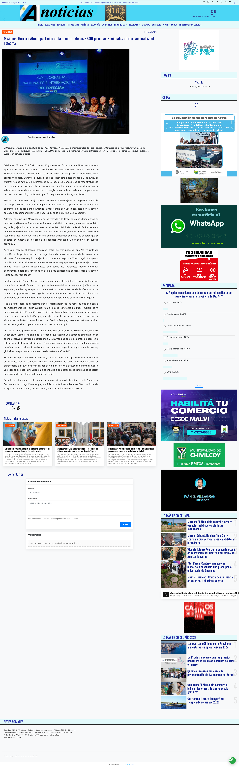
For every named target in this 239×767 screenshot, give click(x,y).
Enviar (126, 524)
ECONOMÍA (95, 24)
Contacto (156, 24)
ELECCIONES (50, 24)
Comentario (32, 499)
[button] (205, 2)
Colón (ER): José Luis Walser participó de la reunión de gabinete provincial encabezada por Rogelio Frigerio (77, 450)
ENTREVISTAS (73, 24)
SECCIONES (134, 24)
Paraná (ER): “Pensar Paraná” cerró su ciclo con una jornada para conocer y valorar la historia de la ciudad (131, 450)
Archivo (146, 24)
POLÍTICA (85, 24)
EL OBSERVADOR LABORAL (190, 24)
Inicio (40, 24)
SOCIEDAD (61, 24)
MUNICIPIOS (107, 24)
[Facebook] (218, 2)
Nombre (31, 488)
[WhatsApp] (209, 2)
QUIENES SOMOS (170, 24)
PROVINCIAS (119, 24)
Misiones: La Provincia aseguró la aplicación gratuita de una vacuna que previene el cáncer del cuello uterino (27, 450)
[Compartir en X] (14, 408)
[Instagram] (222, 2)
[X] (214, 2)
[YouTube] (231, 2)
